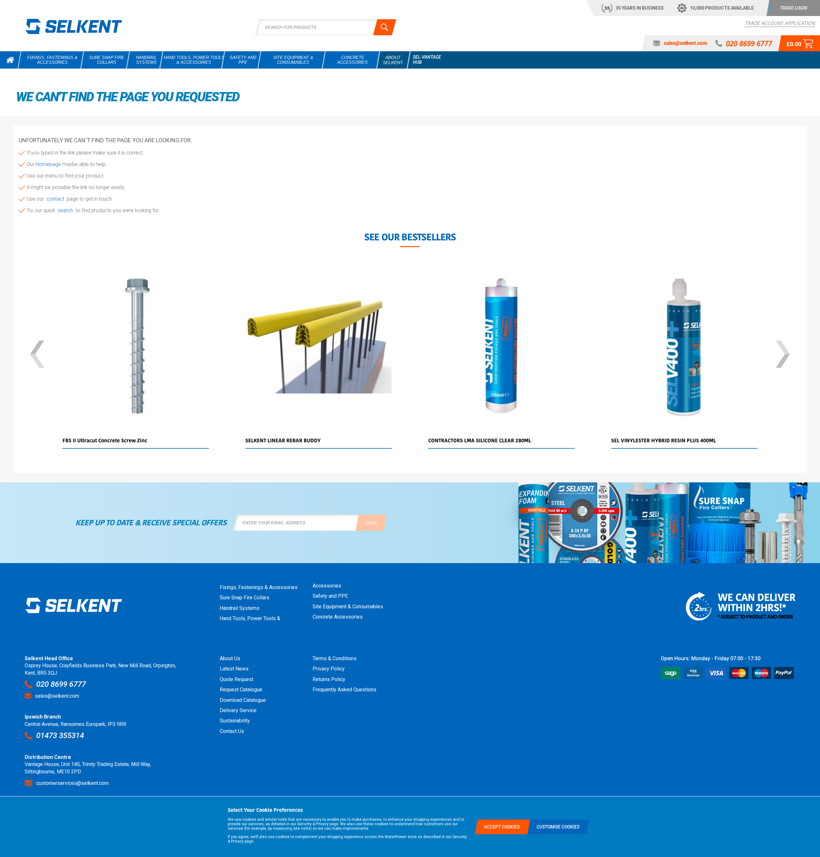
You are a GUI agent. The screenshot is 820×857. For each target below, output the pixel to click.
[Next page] (783, 355)
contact (56, 199)
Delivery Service (238, 710)
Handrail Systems (239, 608)
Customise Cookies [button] (558, 826)
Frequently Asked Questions (344, 689)
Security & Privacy (313, 824)
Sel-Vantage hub (427, 59)
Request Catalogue (241, 689)
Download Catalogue (243, 700)
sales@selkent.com (57, 696)
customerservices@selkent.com (72, 783)
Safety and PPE (330, 596)
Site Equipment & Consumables (348, 606)
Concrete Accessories (338, 617)
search (67, 210)
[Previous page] (37, 355)
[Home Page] (74, 26)
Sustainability (235, 721)
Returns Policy (329, 679)
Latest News (234, 669)
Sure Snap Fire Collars (244, 598)
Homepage (49, 164)
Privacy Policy (329, 669)
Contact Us (232, 731)
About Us (230, 658)
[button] (793, 8)
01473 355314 (60, 735)
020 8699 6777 (61, 684)
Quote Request (236, 679)
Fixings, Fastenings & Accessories (259, 587)
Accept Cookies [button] (502, 826)
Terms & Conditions (335, 658)
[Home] (10, 60)
